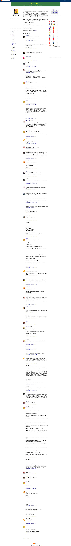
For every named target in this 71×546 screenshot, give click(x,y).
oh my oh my (27, 476)
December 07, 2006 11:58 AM (31, 267)
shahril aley (27, 392)
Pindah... (13, 44)
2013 (12, 31)
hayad (26, 62)
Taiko (26, 339)
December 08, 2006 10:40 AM (31, 390)
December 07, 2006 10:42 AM (31, 202)
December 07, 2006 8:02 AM (31, 78)
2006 (12, 39)
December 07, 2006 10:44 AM (31, 207)
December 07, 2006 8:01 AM (31, 72)
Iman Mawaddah (28, 296)
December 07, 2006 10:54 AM (31, 220)
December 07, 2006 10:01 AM (31, 176)
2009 (12, 35)
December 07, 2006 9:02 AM (31, 148)
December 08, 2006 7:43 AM (31, 384)
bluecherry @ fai (28, 326)
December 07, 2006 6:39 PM (31, 349)
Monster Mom (28, 56)
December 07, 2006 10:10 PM (31, 354)
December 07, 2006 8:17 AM (31, 118)
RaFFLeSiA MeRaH (28, 120)
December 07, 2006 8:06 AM (31, 98)
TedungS (27, 35)
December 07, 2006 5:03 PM (31, 344)
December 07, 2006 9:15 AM (31, 168)
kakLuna (27, 68)
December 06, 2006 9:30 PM (31, 40)
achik (26, 185)
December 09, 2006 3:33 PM (31, 473)
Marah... (13, 48)
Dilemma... (13, 47)
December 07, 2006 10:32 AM (31, 189)
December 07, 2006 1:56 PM (31, 312)
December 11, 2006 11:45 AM (31, 523)
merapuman (27, 356)
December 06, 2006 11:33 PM (31, 48)
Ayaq (26, 145)
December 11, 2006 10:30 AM (31, 515)
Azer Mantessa (28, 306)
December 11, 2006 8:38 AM (31, 488)
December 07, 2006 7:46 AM (31, 66)
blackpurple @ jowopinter (29, 269)
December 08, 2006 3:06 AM (31, 376)
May (13, 58)
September (14, 53)
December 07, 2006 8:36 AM (31, 143)
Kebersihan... (14, 43)
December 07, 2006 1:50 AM (31, 60)
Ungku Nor (27, 160)
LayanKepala (35, 4)
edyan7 (27, 192)
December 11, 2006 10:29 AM (31, 510)
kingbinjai (27, 51)
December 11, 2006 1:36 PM (31, 532)
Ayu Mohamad (28, 215)
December (13, 40)
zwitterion (27, 138)
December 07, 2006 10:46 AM (31, 212)
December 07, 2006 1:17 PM (31, 304)
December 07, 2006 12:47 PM (31, 284)
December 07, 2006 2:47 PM (31, 324)
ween (26, 321)
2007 (12, 38)
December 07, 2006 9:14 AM (31, 158)
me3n (26, 178)
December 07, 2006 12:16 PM (31, 275)
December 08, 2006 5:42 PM (31, 398)
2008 (12, 36)
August (13, 54)
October (13, 51)
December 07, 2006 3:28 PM (31, 336)
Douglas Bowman (33, 545)
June (13, 57)
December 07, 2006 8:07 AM (31, 104)
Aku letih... (13, 41)
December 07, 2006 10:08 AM (31, 183)
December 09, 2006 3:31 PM (31, 468)
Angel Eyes (27, 171)
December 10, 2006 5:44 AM (31, 479)
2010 (12, 34)
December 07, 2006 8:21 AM (31, 127)
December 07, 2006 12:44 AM (31, 53)
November (14, 50)
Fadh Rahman (28, 151)
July (13, 55)
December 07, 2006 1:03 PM (31, 293)
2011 (12, 32)
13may (27, 81)
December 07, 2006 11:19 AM (31, 236)
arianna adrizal (28, 278)
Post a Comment (25, 535)
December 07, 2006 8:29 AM (31, 136)
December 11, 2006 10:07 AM (31, 505)
